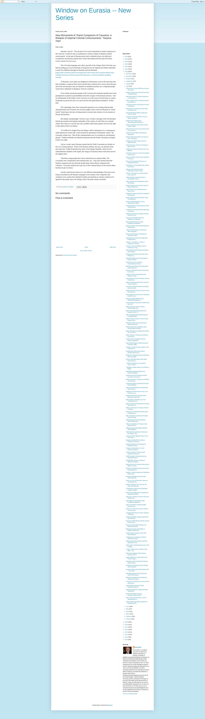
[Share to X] (82, 187)
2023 (126, 64)
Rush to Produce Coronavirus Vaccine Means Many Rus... (137, 186)
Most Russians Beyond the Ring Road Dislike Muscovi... (137, 267)
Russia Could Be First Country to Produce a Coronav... (135, 440)
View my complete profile (130, 694)
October (128, 78)
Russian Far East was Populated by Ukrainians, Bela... (136, 234)
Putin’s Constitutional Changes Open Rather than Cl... (136, 424)
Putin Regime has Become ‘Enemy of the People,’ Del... (137, 432)
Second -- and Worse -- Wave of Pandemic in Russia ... (135, 242)
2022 (126, 66)
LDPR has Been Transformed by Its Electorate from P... (136, 457)
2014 (126, 634)
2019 (126, 622)
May (127, 609)
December (129, 74)
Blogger (110, 705)
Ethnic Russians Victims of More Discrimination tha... (135, 307)
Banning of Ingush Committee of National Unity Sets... (135, 529)
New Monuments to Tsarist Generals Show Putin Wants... (136, 574)
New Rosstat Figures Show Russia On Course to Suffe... (137, 343)
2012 (126, 639)
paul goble (138, 647)
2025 (126, 59)
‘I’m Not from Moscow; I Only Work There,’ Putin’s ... (136, 364)
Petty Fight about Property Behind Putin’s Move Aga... (135, 420)
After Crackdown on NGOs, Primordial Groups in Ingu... (137, 416)
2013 (126, 637)
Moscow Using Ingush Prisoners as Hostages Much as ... (136, 161)
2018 (126, 624)
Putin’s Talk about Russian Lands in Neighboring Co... (136, 598)
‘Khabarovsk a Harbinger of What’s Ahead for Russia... (136, 537)
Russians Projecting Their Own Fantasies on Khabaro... (135, 218)
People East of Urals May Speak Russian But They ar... (135, 351)
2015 (126, 632)
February (129, 616)
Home (86, 247)
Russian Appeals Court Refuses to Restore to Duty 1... (136, 444)
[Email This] (78, 187)
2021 (126, 69)
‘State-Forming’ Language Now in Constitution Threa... (136, 178)
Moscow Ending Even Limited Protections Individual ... (134, 222)
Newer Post (59, 247)
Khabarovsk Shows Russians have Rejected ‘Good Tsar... (136, 396)
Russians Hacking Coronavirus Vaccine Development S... (137, 469)
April (127, 611)
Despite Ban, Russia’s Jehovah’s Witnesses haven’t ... (135, 461)
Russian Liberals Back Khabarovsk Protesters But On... (136, 525)
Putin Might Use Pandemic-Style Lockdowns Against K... (135, 501)
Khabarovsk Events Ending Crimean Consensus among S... (136, 376)
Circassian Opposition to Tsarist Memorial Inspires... (135, 448)
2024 (126, 61)
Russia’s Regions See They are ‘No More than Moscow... (136, 485)
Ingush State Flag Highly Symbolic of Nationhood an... (136, 602)
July (127, 86)
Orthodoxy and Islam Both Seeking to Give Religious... (136, 428)
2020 (126, 71)
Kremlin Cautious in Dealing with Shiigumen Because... (135, 452)
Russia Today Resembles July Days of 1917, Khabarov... (137, 137)
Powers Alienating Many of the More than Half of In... (136, 359)
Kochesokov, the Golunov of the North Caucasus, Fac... (137, 109)
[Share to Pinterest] (86, 187)
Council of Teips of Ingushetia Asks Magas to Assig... (136, 275)
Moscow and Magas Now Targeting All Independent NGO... (137, 493)
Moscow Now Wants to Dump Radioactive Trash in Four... (134, 170)
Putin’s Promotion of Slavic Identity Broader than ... (136, 505)
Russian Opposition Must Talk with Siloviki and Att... (136, 477)
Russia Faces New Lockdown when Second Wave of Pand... (136, 327)
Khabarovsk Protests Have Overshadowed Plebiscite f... (135, 121)
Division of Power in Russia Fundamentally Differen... (134, 594)
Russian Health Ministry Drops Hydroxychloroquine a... (135, 299)
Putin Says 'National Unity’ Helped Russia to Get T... (136, 554)
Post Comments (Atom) (70, 255)
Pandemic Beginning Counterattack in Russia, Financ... (137, 258)
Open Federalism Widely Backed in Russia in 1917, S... (136, 311)
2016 (126, 629)
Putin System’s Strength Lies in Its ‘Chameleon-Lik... (136, 400)
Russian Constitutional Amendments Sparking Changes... (136, 578)
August (128, 84)
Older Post (113, 247)
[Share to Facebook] (84, 187)
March (128, 614)
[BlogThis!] (80, 187)
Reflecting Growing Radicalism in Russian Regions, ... (135, 372)
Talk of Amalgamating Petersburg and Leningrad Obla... (137, 315)
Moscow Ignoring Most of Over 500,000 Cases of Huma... (137, 283)
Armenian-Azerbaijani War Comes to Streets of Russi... (136, 117)
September (129, 81)
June (127, 606)
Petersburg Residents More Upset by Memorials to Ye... (136, 541)
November (129, 76)
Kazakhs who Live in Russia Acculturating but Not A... (134, 262)
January (128, 619)
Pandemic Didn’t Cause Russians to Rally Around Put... (136, 323)
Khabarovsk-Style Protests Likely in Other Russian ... (136, 141)
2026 (126, 56)
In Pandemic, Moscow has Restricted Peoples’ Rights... (136, 489)
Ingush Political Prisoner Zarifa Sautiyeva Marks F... (135, 586)
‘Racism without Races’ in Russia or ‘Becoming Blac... (136, 230)
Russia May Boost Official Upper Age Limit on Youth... (136, 113)
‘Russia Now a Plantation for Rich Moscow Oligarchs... (135, 339)
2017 (126, 627)
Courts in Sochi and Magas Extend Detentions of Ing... (136, 246)
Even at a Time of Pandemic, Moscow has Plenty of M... (137, 481)
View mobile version (86, 250)
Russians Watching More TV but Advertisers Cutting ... (135, 202)
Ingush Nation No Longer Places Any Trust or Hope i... (136, 558)
